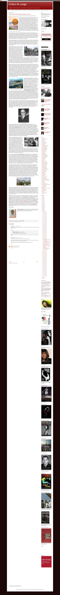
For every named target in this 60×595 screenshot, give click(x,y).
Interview (43, 150)
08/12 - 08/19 (44, 232)
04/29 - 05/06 (44, 258)
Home (9, 10)
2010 (42, 278)
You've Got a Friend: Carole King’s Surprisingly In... (47, 239)
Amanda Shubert (44, 168)
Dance (42, 152)
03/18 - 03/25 (44, 264)
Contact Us (42, 10)
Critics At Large (18, 4)
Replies (12, 230)
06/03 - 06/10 (44, 253)
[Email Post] (18, 220)
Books (11, 221)
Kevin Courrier (43, 142)
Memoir (15, 221)
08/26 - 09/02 (44, 230)
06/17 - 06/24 (44, 251)
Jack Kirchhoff (43, 174)
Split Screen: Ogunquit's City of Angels (47, 128)
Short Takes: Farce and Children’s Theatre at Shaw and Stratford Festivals (47, 100)
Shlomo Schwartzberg (18, 221)
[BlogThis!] (21, 220)
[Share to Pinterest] (23, 220)
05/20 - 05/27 (44, 255)
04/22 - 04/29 (44, 259)
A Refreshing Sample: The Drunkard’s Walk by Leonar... (46, 244)
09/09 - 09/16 (44, 228)
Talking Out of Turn (44, 163)
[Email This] (20, 220)
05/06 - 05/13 (44, 257)
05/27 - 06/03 (44, 254)
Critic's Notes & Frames (44, 169)
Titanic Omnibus (44, 185)
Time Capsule (43, 186)
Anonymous (42, 281)
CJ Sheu (43, 159)
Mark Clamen (43, 151)
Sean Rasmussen (44, 192)
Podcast (43, 158)
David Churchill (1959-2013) (32, 10)
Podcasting (43, 187)
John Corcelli (43, 146)
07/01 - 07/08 (44, 238)
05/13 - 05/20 (44, 256)
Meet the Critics (24, 10)
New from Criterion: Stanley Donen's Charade (47, 123)
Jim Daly (43, 193)
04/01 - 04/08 (44, 262)
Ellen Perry (43, 182)
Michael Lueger (44, 161)
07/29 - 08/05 (44, 234)
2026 (42, 196)
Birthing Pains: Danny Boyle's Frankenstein (46, 247)
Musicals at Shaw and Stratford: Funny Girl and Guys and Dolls (47, 114)
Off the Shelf (43, 171)
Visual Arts (43, 154)
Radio (42, 191)
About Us (38, 10)
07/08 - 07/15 (44, 237)
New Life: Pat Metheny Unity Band (47, 242)
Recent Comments (18, 10)
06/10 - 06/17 (44, 252)
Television (43, 143)
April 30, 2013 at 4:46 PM (19, 237)
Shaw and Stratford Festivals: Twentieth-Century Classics (47, 109)
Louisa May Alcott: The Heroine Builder (47, 132)
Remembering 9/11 (44, 183)
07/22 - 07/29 (44, 235)
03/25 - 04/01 (44, 263)
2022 (42, 200)
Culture (13, 221)
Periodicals (43, 177)
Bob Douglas (43, 153)
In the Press (12, 10)
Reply (11, 243)
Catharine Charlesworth (45, 179)
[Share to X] (22, 220)
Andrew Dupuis (44, 178)
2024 (42, 198)
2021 (42, 201)
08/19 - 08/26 (44, 231)
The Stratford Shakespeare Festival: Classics (47, 119)
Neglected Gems (44, 155)
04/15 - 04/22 (44, 260)
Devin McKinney (44, 162)
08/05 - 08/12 (44, 233)
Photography (43, 166)
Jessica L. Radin (44, 176)
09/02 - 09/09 (44, 229)
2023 (42, 199)
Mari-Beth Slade (44, 167)
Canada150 (43, 170)
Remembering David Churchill (45, 184)
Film (42, 138)
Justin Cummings (44, 147)
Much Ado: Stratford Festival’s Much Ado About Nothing (47, 241)
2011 (42, 277)
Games (43, 160)
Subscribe (46, 10)
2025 (42, 197)
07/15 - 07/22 (44, 236)
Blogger (42, 589)
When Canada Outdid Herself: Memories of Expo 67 (20, 14)
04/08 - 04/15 (44, 261)
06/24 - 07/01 (44, 250)
